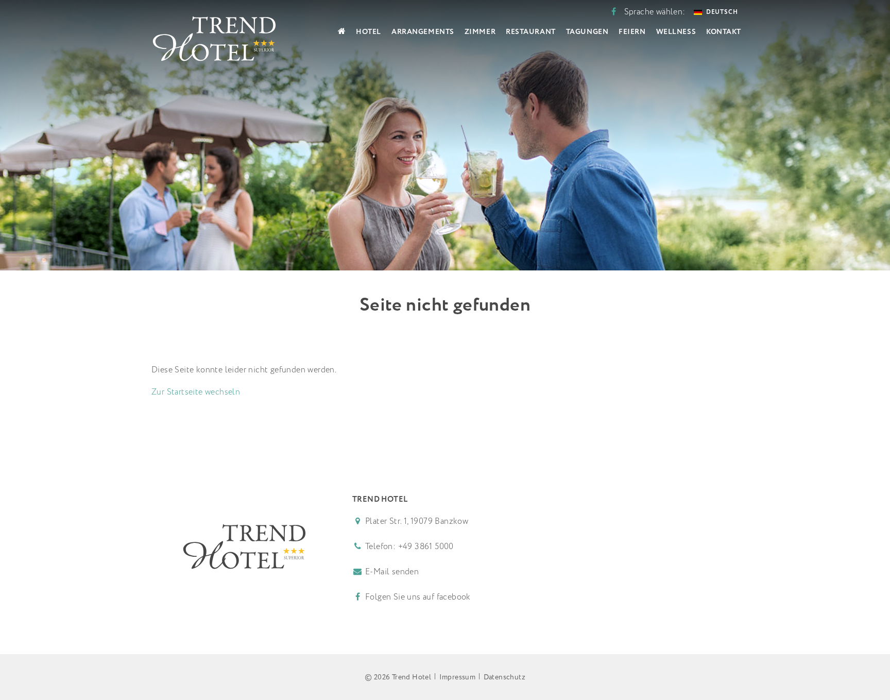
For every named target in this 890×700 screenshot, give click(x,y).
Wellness (676, 32)
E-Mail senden (392, 572)
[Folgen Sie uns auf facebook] (613, 12)
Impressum (457, 677)
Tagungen (587, 32)
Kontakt (723, 32)
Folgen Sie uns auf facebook (417, 597)
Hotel (368, 32)
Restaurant (531, 32)
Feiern (632, 32)
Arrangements (422, 32)
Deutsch (722, 12)
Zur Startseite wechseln (195, 392)
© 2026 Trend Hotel (398, 677)
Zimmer (480, 32)
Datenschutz (504, 677)
